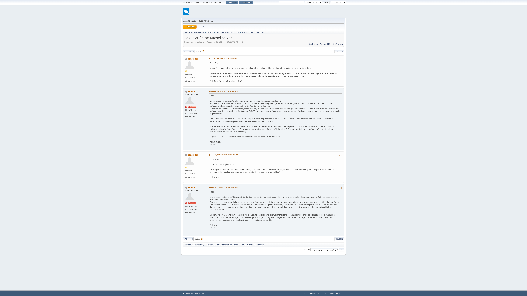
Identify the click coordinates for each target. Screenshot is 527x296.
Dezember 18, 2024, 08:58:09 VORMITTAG (224, 59)
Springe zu (306, 249)
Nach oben (188, 239)
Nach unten (189, 51)
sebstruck (193, 58)
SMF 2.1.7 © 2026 (187, 293)
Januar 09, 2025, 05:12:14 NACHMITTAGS (223, 187)
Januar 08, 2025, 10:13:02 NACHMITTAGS (223, 155)
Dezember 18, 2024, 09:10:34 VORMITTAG (224, 91)
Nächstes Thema (335, 44)
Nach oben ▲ (341, 293)
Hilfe (305, 293)
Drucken (339, 51)
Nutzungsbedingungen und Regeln (321, 293)
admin (191, 91)
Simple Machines (199, 293)
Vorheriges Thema (317, 44)
